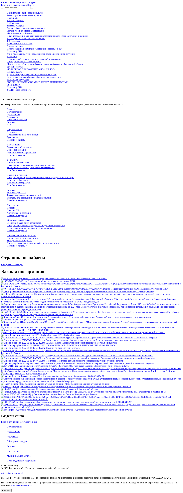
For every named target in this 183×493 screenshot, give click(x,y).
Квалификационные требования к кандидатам (29, 228)
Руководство (13, 137)
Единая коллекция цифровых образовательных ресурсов (34, 77)
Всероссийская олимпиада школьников (26, 28)
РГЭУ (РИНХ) (14, 84)
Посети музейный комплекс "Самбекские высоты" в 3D (34, 49)
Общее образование (16, 150)
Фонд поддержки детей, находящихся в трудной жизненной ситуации (41, 54)
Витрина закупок (15, 20)
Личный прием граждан (18, 182)
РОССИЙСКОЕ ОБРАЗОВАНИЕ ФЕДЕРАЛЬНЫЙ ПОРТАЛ (37, 82)
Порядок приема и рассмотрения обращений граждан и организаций (40, 177)
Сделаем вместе (14, 72)
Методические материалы (19, 240)
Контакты (11, 190)
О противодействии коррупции (22, 238)
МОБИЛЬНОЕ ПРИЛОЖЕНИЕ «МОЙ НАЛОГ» (31, 69)
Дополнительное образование (21, 152)
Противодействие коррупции (21, 235)
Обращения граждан (17, 175)
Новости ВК (13, 210)
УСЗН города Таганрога (19, 90)
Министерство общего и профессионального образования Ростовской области (45, 64)
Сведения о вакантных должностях (24, 223)
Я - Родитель (13, 23)
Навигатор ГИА (15, 51)
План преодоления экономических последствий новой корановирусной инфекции (47, 36)
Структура (12, 132)
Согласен (6, 490)
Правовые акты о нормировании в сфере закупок (31, 165)
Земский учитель (15, 67)
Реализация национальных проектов (25, 15)
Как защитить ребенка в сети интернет (26, 38)
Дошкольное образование (19, 147)
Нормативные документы (19, 162)
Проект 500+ (13, 18)
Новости (11, 208)
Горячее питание (15, 46)
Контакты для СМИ (16, 192)
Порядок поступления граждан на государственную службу (36, 225)
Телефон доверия (15, 25)
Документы (12, 160)
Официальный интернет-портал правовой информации (34, 59)
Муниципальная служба (18, 220)
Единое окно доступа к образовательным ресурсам (31, 74)
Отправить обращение (18, 180)
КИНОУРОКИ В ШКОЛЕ (19, 43)
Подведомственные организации (23, 134)
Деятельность (13, 144)
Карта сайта (25, 422)
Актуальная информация (19, 213)
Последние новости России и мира (24, 61)
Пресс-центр (13, 205)
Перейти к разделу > (17, 140)
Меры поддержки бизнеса (19, 33)
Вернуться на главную (12, 264)
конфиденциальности (21, 485)
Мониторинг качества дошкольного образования (30, 167)
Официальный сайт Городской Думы (25, 13)
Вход (34, 422)
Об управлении (14, 129)
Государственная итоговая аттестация (25, 31)
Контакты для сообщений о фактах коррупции (29, 198)
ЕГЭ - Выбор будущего (18, 79)
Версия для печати (10, 422)
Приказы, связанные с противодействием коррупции (33, 243)
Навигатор (12, 56)
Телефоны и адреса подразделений (24, 195)
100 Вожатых (13, 41)
